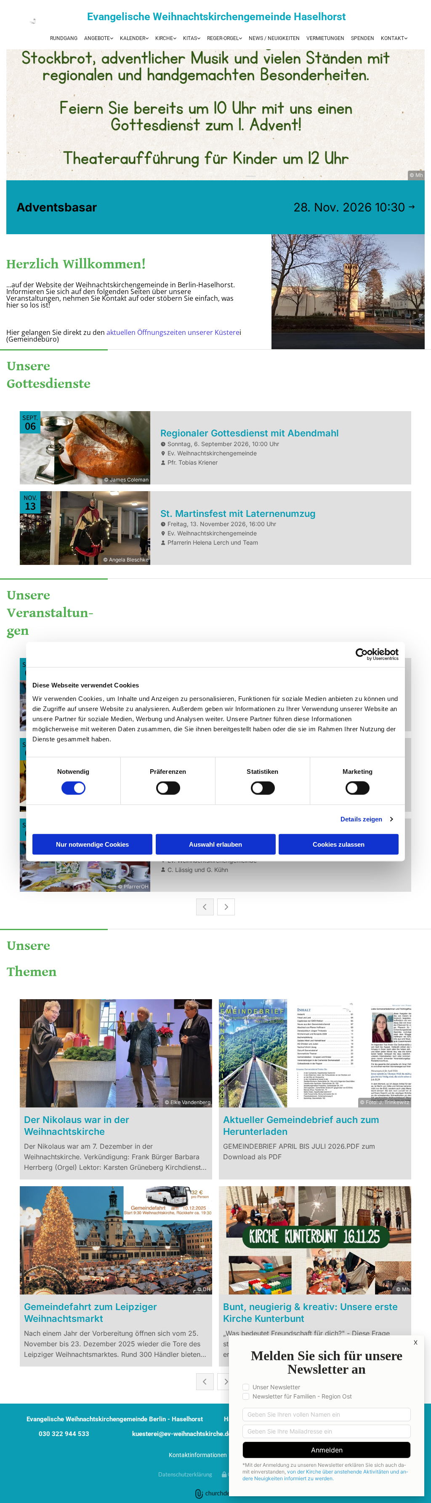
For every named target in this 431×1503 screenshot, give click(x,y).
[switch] (168, 788)
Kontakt (392, 38)
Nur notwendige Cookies (92, 844)
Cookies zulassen (338, 844)
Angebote (97, 38)
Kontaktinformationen (198, 1455)
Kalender (132, 38)
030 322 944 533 (64, 1434)
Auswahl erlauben (215, 844)
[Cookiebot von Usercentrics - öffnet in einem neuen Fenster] (362, 654)
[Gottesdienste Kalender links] (146, 38)
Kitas (190, 38)
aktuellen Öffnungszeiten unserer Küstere (172, 332)
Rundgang (63, 38)
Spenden (362, 38)
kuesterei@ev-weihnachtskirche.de (181, 1434)
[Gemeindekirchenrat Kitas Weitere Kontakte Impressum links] (405, 38)
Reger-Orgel (223, 38)
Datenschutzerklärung (185, 1474)
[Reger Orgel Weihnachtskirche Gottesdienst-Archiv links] (174, 38)
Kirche (164, 38)
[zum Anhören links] (240, 38)
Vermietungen (325, 38)
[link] (99, 38)
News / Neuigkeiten (274, 38)
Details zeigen (361, 819)
